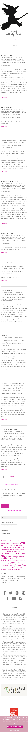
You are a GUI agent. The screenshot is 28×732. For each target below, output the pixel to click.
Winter (3, 65)
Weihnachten (10, 64)
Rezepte (5, 560)
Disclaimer (16, 677)
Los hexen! (5, 506)
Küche (17, 553)
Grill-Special (15, 643)
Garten (4, 547)
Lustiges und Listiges (21, 671)
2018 (20, 669)
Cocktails (16, 111)
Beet (11, 540)
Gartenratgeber (6, 613)
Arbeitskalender (12, 610)
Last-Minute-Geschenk (7, 290)
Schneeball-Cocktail (6, 107)
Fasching (18, 645)
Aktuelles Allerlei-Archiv (11, 669)
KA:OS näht (13, 662)
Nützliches (18, 60)
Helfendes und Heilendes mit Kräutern (15, 655)
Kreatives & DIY (14, 658)
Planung (7, 558)
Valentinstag (11, 645)
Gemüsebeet (4, 549)
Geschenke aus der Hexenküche (18, 651)
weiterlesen (4, 97)
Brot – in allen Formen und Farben (10, 649)
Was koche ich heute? (13, 566)
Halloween (22, 549)
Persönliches (6, 673)
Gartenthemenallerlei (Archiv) (8, 617)
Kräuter (12, 554)
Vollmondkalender (5, 565)
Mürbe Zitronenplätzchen (8, 137)
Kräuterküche (14, 625)
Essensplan (4, 60)
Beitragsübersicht (16, 666)
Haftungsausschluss (7, 677)
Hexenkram (3, 551)
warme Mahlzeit (15, 565)
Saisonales (10, 660)
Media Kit (22, 677)
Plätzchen (14, 558)
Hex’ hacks (19, 662)
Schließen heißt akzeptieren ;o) (14, 726)
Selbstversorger (21, 560)
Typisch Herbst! (12, 623)
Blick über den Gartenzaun (17, 615)
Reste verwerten (5, 114)
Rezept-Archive (5, 653)
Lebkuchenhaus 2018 (7, 263)
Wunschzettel (8, 65)
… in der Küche (20, 617)
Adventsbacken (19, 57)
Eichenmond (6, 543)
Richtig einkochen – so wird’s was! (17, 627)
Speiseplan (3, 64)
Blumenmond (15, 540)
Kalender (17, 552)
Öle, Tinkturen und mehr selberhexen (10, 656)
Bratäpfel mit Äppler (7, 55)
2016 (15, 653)
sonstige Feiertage (20, 647)
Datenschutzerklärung (20, 675)
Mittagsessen (6, 556)
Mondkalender (15, 556)
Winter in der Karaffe (7, 233)
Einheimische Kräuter (14, 543)
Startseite (16, 679)
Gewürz (17, 549)
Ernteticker (4, 545)
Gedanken (21, 673)
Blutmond (20, 540)
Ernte (22, 542)
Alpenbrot (4, 335)
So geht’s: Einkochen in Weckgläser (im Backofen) (13, 628)
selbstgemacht (22, 62)
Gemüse (21, 548)
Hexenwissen (11, 552)
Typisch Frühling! (16, 621)
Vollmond (22, 563)
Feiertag (9, 60)
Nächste (12, 476)
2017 (12, 653)
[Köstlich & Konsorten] (14, 698)
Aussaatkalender (22, 610)
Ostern (23, 645)
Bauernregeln (15, 613)
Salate (14, 634)
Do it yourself (22, 59)
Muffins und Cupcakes (15, 640)
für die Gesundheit (18, 664)
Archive (8, 666)
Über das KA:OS (14, 673)
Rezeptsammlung (7, 634)
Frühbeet (19, 545)
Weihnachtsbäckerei (18, 64)
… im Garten (4, 610)
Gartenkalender (12, 547)
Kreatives (13, 60)
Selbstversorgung (6, 563)
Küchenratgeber (5, 651)
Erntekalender (9, 612)
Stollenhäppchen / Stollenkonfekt (10, 181)
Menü (23, 553)
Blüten (24, 540)
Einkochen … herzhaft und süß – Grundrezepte (12, 630)
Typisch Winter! (20, 623)
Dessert (18, 387)
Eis (10, 643)
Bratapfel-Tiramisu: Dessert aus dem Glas (12, 383)
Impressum (4, 675)
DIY (17, 59)
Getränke (22, 649)
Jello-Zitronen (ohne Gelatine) (9, 429)
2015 (19, 653)
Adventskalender (5, 59)
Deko (15, 59)
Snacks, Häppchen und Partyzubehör (12, 636)
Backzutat (7, 540)
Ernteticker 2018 (17, 612)
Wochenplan (15, 569)
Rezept (8, 62)
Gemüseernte (12, 549)
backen (12, 59)
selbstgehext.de (14, 62)
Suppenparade (20, 634)
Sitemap (10, 679)
